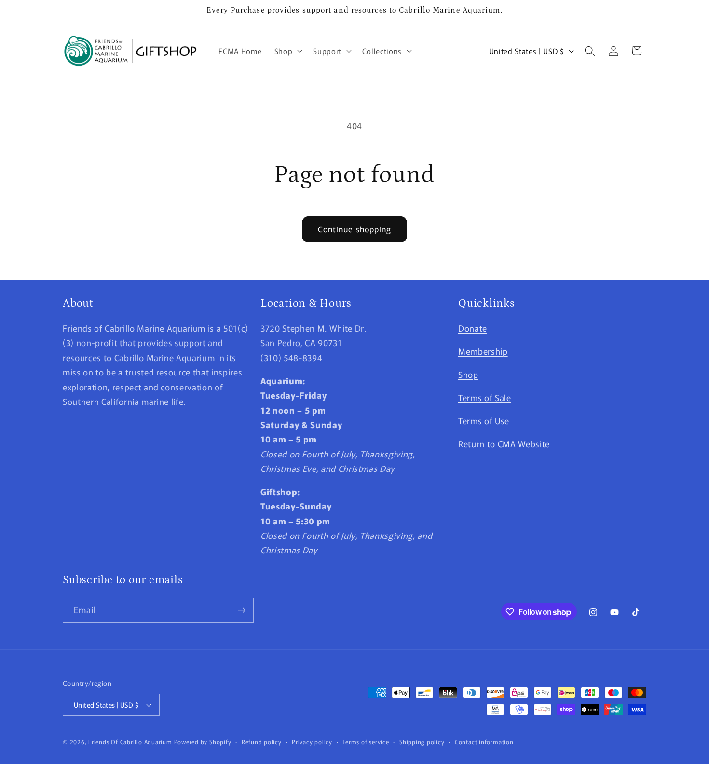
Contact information (484, 741)
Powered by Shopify (203, 741)
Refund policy (262, 741)
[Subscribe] (241, 610)
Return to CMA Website (504, 444)
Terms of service (365, 741)
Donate (472, 328)
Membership (483, 351)
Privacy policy (312, 741)
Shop (468, 374)
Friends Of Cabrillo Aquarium (130, 741)
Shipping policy (422, 741)
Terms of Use (483, 421)
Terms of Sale (484, 397)
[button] (287, 51)
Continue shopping (355, 229)
